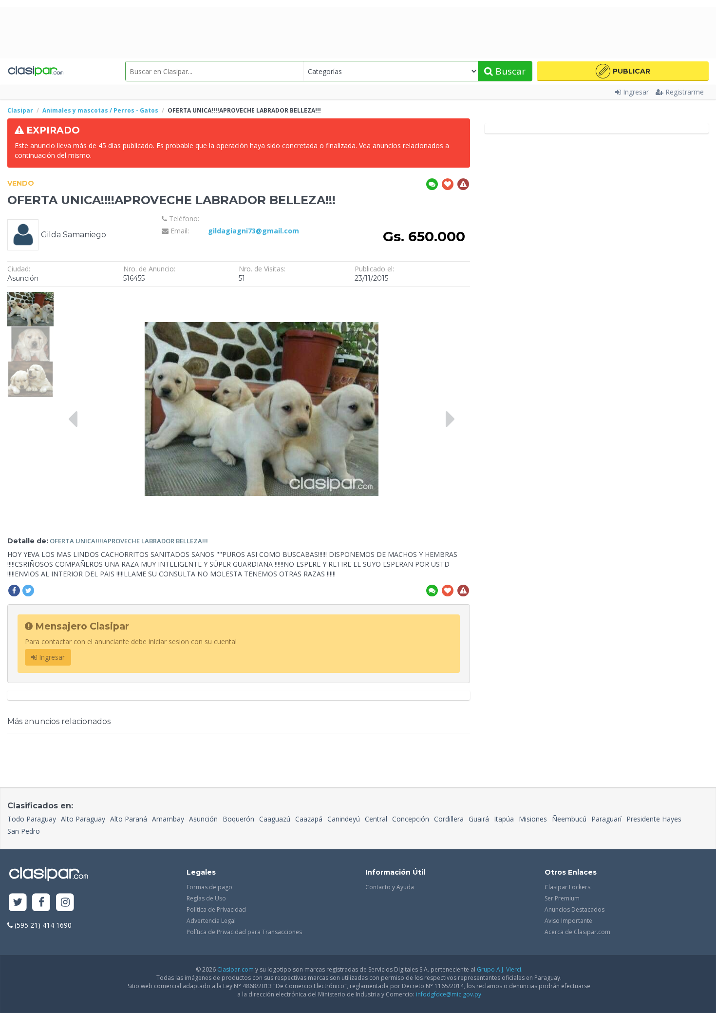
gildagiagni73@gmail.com (253, 230)
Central (376, 818)
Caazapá (308, 818)
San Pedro (23, 831)
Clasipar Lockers (567, 887)
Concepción (410, 818)
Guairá (479, 818)
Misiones (533, 818)
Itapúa (504, 818)
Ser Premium (562, 898)
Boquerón (238, 818)
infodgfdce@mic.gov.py (448, 994)
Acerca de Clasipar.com (577, 932)
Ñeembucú (569, 818)
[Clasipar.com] (35, 71)
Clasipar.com (235, 969)
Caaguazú (274, 818)
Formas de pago (209, 887)
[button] (623, 71)
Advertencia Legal (211, 921)
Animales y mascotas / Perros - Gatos (100, 110)
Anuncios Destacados (574, 909)
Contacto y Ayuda (389, 887)
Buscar (509, 71)
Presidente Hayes (653, 818)
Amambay (168, 818)
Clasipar (20, 110)
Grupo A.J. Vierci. (500, 969)
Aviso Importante (568, 921)
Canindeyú (343, 818)
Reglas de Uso (206, 898)
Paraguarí (606, 818)
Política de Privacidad (216, 909)
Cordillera (449, 818)
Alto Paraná (128, 818)
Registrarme (684, 91)
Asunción (203, 818)
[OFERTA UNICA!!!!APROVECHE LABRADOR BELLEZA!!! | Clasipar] (30, 296)
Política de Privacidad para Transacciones (244, 932)
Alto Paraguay (83, 818)
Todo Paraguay (31, 818)
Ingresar (636, 91)
